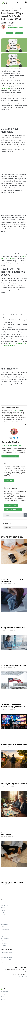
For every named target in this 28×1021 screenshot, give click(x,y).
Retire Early (4, 941)
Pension (3, 927)
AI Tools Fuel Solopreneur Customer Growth (14, 665)
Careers (3, 908)
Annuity (3, 922)
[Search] (25, 515)
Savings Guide (5, 938)
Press (2, 912)
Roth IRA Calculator (6, 957)
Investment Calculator (7, 955)
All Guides (3, 946)
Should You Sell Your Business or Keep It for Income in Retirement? (14, 784)
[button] (17, 3)
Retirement (4, 943)
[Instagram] (26, 977)
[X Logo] (19, 977)
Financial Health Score (7, 960)
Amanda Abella (10, 442)
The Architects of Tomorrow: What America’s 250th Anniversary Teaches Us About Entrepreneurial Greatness (13, 706)
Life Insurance (5, 929)
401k (2, 936)
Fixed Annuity (4, 924)
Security (3, 915)
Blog (2, 9)
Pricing (3, 910)
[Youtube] (23, 977)
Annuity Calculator (6, 953)
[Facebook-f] (16, 977)
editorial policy (16, 410)
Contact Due (4, 905)
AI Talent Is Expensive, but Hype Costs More (14, 744)
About (2, 903)
